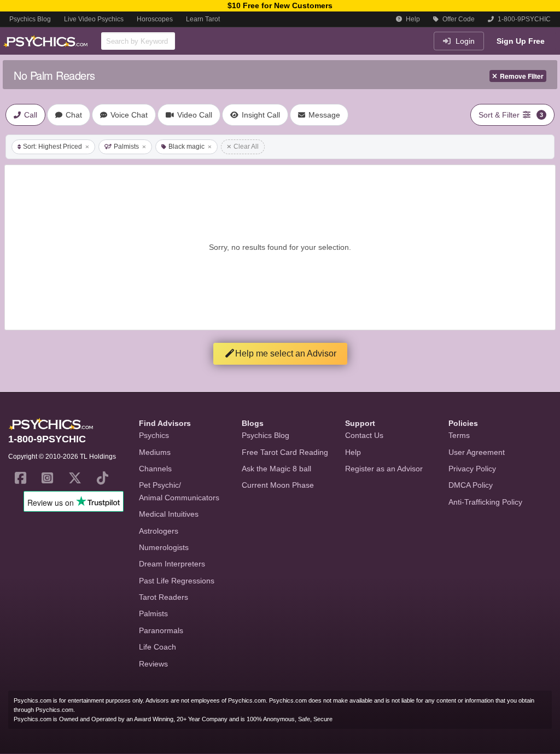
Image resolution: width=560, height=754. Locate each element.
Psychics (154, 435)
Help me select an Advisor (285, 353)
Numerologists (164, 547)
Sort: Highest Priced (52, 146)
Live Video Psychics (94, 19)
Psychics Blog (30, 19)
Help (412, 19)
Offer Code (458, 19)
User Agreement (476, 452)
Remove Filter (522, 76)
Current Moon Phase (278, 485)
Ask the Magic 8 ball (276, 468)
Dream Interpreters (172, 563)
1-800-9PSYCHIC (523, 19)
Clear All (246, 146)
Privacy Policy (472, 468)
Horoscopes (155, 19)
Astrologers (158, 531)
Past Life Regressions (176, 580)
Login (464, 41)
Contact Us (364, 435)
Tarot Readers (163, 597)
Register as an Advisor (384, 468)
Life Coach (157, 646)
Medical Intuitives (169, 514)
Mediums (155, 452)
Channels (155, 468)
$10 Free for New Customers (280, 5)
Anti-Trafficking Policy (485, 502)
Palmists (126, 146)
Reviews (153, 663)
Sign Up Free (521, 41)
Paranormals (161, 630)
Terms (459, 435)
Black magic (186, 146)
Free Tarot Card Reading (285, 452)
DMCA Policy (470, 485)
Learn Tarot (203, 19)
